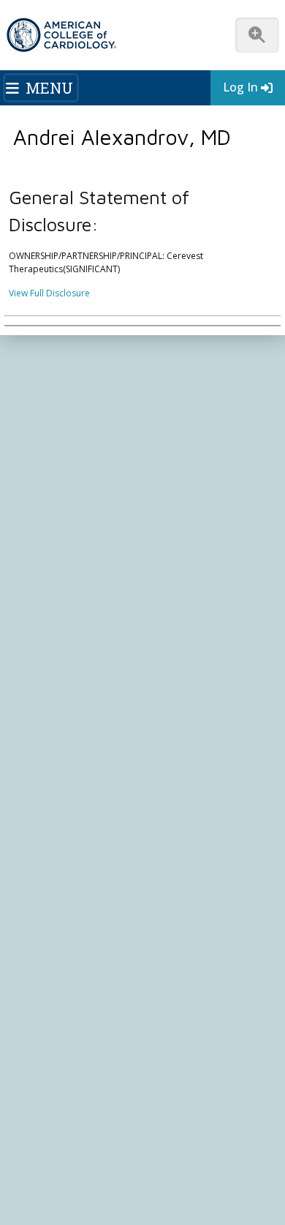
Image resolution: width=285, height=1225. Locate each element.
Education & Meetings (72, 508)
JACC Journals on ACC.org (84, 592)
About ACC (39, 382)
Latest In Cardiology (68, 480)
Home (90, 348)
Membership (139, 348)
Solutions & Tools (57, 535)
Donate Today (56, 445)
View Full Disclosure (49, 293)
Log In (240, 87)
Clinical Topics (51, 564)
